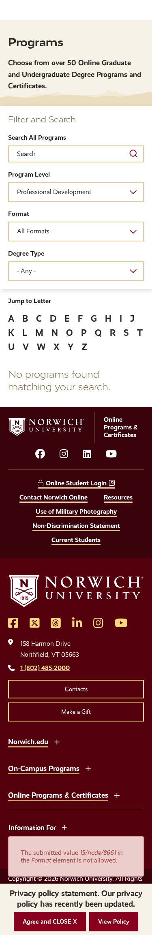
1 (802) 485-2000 (45, 668)
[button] (50, 921)
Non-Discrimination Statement (76, 525)
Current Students (76, 540)
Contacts (76, 689)
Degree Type (26, 253)
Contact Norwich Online (53, 497)
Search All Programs (37, 137)
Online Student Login (76, 483)
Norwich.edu (28, 741)
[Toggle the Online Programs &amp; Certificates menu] (117, 794)
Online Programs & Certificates (58, 795)
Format (18, 214)
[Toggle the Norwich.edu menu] (57, 741)
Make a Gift (76, 711)
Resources (118, 497)
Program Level (29, 174)
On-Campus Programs (43, 768)
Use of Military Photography (76, 511)
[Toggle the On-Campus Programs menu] (88, 767)
